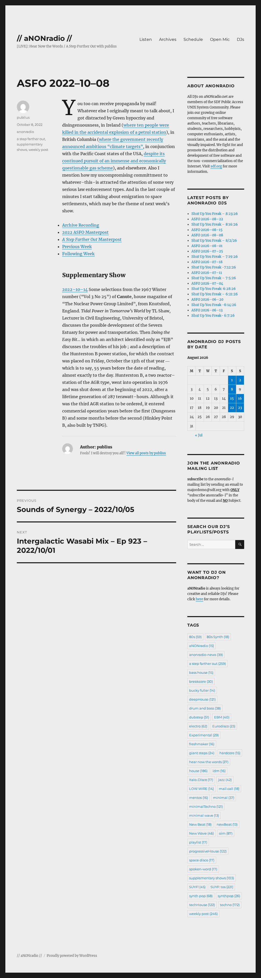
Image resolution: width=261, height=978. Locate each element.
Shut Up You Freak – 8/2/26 (214, 240)
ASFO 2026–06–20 (207, 299)
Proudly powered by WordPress (72, 955)
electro (198, 726)
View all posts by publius (146, 453)
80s (195, 637)
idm (219, 771)
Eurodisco (223, 726)
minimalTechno (206, 806)
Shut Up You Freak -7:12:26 (213, 267)
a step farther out (31, 139)
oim (225, 833)
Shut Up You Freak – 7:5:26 (213, 278)
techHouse (202, 905)
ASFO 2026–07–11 (206, 273)
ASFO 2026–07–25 (207, 251)
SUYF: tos (222, 887)
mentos (198, 798)
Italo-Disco (201, 780)
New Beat (200, 824)
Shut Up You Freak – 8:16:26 (214, 224)
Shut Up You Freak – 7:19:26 (214, 256)
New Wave (201, 833)
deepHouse (202, 699)
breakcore (201, 681)
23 (240, 408)
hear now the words (208, 762)
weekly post (38, 150)
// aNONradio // (44, 38)
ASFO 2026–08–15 (207, 230)
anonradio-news (206, 655)
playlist (198, 842)
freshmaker (201, 744)
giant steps (201, 753)
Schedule (193, 39)
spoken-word (203, 869)
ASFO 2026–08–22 (207, 219)
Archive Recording (80, 225)
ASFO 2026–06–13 (207, 310)
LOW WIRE (201, 789)
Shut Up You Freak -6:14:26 (213, 305)
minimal (223, 798)
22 (232, 408)
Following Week (78, 253)
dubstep (199, 717)
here (199, 599)
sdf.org (216, 166)
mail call (229, 789)
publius (23, 117)
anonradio (25, 132)
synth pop (201, 896)
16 (240, 398)
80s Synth (218, 637)
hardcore (229, 753)
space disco (201, 860)
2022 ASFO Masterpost (85, 232)
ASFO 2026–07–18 (207, 262)
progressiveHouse (208, 851)
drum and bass (205, 708)
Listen (145, 39)
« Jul (198, 435)
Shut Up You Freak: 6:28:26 (213, 289)
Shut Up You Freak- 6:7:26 (213, 315)
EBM (221, 717)
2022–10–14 (75, 289)
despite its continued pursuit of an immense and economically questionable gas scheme (114, 160)
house (198, 771)
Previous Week (77, 246)
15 (232, 398)
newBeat (227, 824)
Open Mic (220, 39)
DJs (240, 39)
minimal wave (204, 815)
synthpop (229, 896)
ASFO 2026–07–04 (207, 283)
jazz (225, 780)
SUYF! (197, 887)
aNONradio (201, 646)
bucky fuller (202, 690)
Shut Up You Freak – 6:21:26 (214, 294)
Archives (167, 39)
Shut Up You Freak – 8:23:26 (214, 214)
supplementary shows (211, 878)
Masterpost (92, 239)
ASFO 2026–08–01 (207, 246)
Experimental (204, 735)
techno (230, 905)
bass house (201, 672)
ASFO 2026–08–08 (207, 235)
